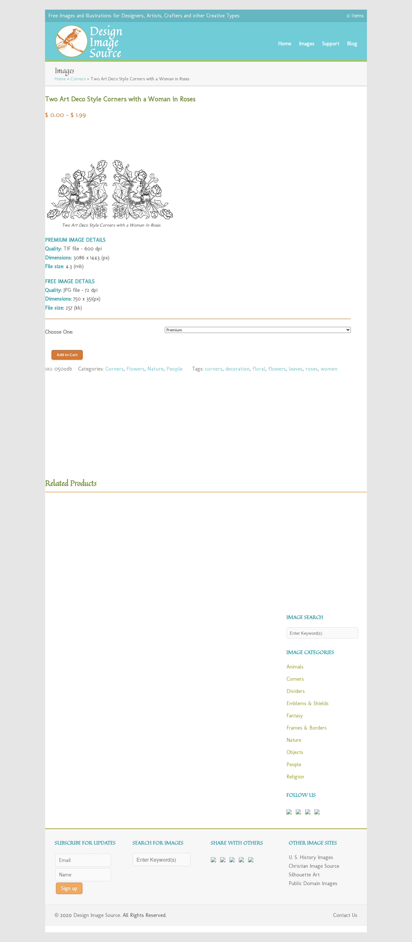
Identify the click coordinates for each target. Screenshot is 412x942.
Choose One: (59, 332)
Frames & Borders (306, 728)
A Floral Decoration (93, 586)
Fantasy (294, 716)
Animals (295, 667)
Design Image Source (96, 915)
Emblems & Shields (307, 703)
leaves (296, 368)
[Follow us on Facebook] (290, 813)
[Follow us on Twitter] (300, 813)
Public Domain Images (313, 883)
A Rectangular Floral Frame (198, 586)
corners (213, 368)
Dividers (295, 691)
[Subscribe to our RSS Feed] (309, 813)
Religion (295, 777)
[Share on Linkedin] (243, 861)
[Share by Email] (252, 861)
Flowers (135, 368)
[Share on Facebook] (215, 861)
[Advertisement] (198, 136)
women (329, 368)
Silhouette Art (304, 875)
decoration (237, 368)
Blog (352, 43)
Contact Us (345, 915)
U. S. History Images (311, 857)
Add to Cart (67, 355)
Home (284, 43)
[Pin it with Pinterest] (233, 861)
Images (306, 43)
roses (311, 368)
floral (258, 368)
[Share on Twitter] (224, 861)
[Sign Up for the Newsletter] (318, 813)
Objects (294, 752)
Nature (155, 368)
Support (330, 43)
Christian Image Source (314, 866)
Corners (78, 79)
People (174, 368)
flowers (277, 368)
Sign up (69, 888)
